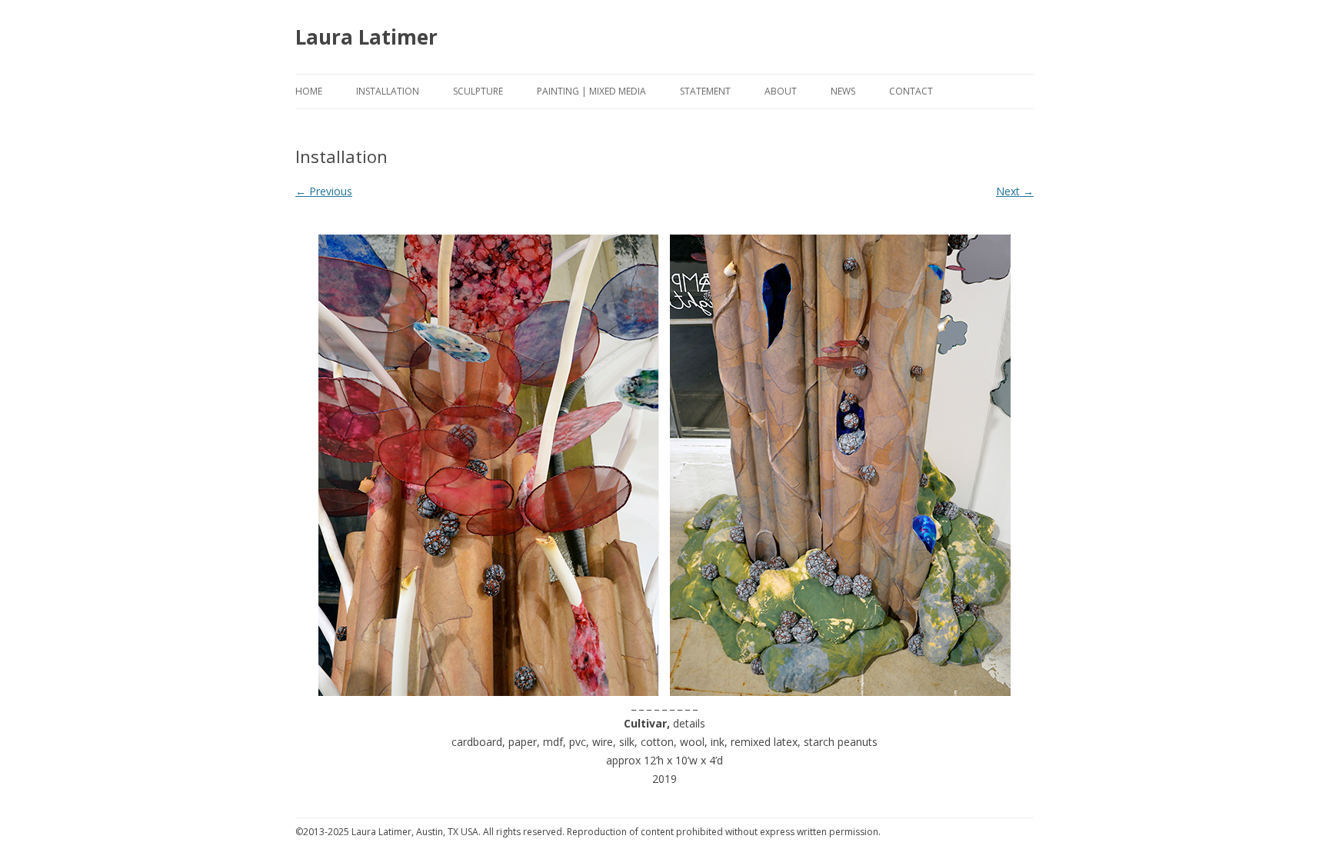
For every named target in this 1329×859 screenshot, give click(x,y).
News (843, 91)
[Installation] (664, 465)
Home (308, 91)
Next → (1015, 191)
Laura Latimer (366, 37)
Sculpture (478, 91)
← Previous (323, 191)
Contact (911, 91)
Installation (387, 91)
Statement (705, 91)
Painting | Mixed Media (591, 91)
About (780, 91)
